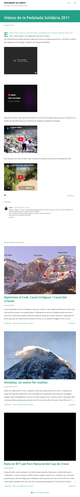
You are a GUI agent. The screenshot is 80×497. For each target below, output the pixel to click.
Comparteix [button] (70, 195)
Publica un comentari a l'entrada (23, 323)
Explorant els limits (14, 2)
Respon (11, 217)
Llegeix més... (72, 323)
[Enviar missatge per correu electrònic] (5, 195)
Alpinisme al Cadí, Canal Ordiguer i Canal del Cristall (35, 299)
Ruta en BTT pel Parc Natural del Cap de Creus (36, 464)
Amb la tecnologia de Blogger (41, 492)
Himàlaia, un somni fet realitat (26, 382)
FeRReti (11, 207)
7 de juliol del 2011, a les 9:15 (22, 207)
